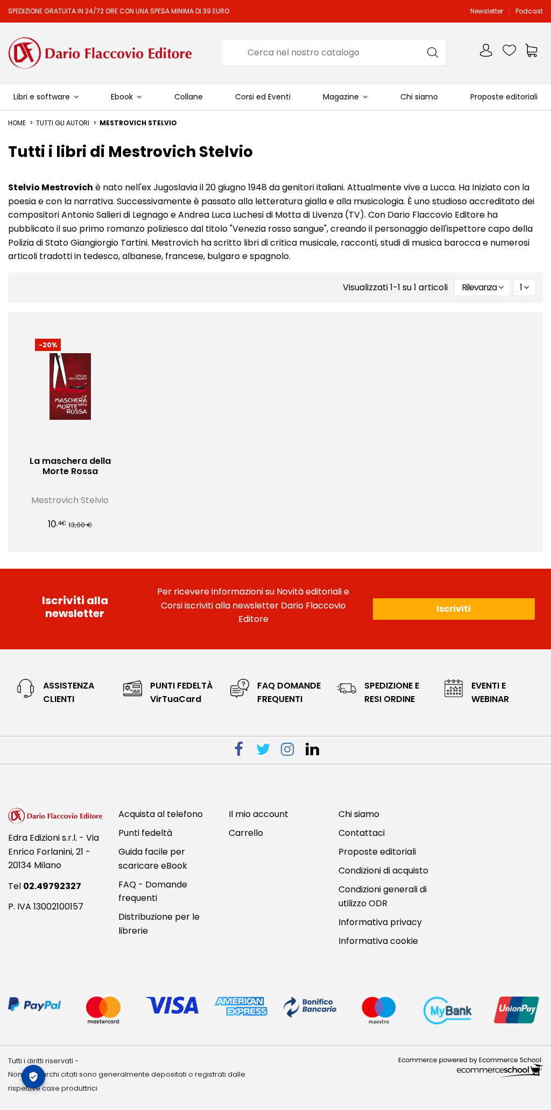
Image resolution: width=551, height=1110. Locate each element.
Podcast (529, 11)
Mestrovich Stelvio (70, 500)
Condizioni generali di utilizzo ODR (382, 896)
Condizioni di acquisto (383, 870)
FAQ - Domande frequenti (152, 891)
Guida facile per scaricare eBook (152, 859)
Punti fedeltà (145, 833)
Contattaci (361, 833)
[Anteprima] (78, 446)
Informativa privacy (380, 922)
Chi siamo (358, 814)
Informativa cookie (378, 941)
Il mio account (258, 814)
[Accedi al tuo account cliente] (487, 52)
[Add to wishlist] (61, 446)
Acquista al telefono (160, 814)
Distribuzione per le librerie (159, 924)
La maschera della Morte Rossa (70, 466)
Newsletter (487, 11)
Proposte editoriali (377, 852)
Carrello (246, 833)
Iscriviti (453, 609)
